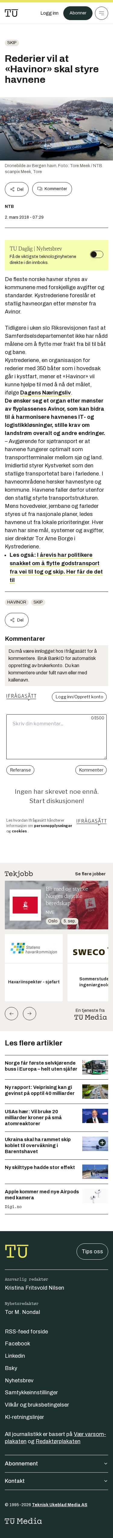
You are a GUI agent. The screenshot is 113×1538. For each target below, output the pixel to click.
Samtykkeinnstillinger (31, 1393)
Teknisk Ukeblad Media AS (59, 1505)
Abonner (78, 13)
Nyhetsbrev (19, 1381)
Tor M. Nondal (22, 1312)
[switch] (96, 254)
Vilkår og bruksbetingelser (37, 1405)
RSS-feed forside (26, 1332)
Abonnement (21, 1464)
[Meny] (101, 13)
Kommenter (56, 189)
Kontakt (15, 1481)
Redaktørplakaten (58, 1441)
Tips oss (92, 1252)
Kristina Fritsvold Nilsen (34, 1288)
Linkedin (15, 1356)
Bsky (11, 1368)
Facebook (17, 1344)
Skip (12, 42)
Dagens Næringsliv (45, 393)
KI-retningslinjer (24, 1417)
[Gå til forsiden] (11, 13)
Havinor (16, 602)
